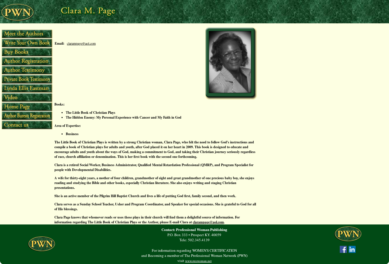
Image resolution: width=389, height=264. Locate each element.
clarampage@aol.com (81, 43)
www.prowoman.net (198, 261)
